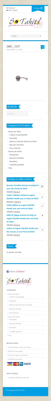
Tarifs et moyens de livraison (18, 355)
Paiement (11, 8)
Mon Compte (13, 10)
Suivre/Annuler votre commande (19, 347)
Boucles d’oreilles (17, 145)
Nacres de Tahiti (15, 151)
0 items (36, 8)
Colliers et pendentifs (18, 135)
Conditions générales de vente (18, 377)
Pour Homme (15, 148)
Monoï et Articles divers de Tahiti (23, 141)
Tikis (10, 168)
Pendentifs (14, 155)
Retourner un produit (15, 351)
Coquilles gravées (17, 164)
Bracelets (13, 138)
